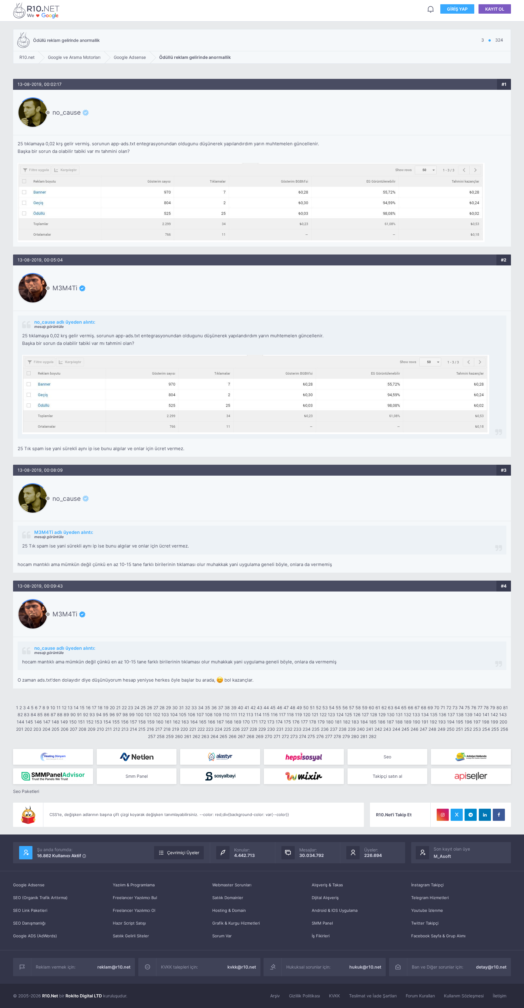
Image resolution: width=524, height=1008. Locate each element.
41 (246, 707)
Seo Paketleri (26, 791)
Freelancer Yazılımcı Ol (134, 910)
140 (477, 714)
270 (268, 736)
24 (136, 707)
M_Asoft (442, 856)
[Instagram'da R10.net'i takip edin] (443, 815)
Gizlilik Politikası (304, 995)
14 (76, 707)
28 (162, 707)
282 (372, 736)
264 (214, 736)
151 (81, 721)
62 (384, 707)
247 (423, 729)
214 (133, 729)
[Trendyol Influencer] (304, 776)
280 (355, 736)
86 (46, 714)
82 (20, 714)
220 (184, 729)
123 (331, 714)
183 (355, 721)
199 (494, 721)
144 (20, 721)
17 (94, 707)
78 (486, 707)
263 (205, 736)
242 (378, 729)
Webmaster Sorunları (231, 884)
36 (214, 707)
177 (304, 721)
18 (100, 707)
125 (348, 714)
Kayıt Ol (494, 9)
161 (168, 721)
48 (292, 707)
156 (125, 721)
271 (277, 736)
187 (390, 721)
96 (112, 714)
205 (55, 729)
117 (282, 714)
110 (226, 714)
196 (468, 721)
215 (142, 729)
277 (328, 736)
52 (318, 707)
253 (477, 729)
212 (116, 729)
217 (158, 729)
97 (118, 714)
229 (262, 729)
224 (218, 729)
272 (285, 736)
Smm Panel (137, 776)
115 (266, 714)
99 (132, 714)
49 (299, 707)
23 (130, 707)
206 (65, 729)
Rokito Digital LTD (84, 995)
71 (443, 707)
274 (302, 736)
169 (237, 721)
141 (485, 714)
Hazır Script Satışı (129, 923)
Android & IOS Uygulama (335, 910)
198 (485, 721)
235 (316, 729)
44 (266, 707)
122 (323, 714)
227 (244, 729)
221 (192, 729)
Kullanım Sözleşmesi (464, 995)
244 (396, 729)
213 (125, 729)
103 (165, 714)
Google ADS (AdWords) (35, 935)
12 (64, 707)
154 (107, 721)
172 (262, 721)
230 (271, 729)
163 (185, 721)
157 (133, 721)
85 (40, 714)
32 (187, 707)
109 (217, 714)
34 (200, 707)
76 (473, 707)
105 (182, 714)
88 (59, 714)
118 (290, 714)
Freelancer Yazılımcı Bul (135, 897)
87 (53, 714)
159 (151, 721)
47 (286, 707)
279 (346, 736)
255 (495, 729)
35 (207, 707)
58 (358, 707)
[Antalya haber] (471, 757)
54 (331, 707)
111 (234, 714)
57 (351, 707)
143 (503, 714)
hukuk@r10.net (365, 966)
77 (480, 707)
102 (156, 714)
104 (174, 714)
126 (357, 714)
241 (369, 729)
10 (52, 707)
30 (175, 707)
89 (66, 714)
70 (436, 707)
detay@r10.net (491, 966)
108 (209, 714)
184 (364, 721)
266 (233, 736)
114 (257, 714)
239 (352, 729)
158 (142, 721)
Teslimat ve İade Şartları (373, 995)
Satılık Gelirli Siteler (131, 935)
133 (416, 714)
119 (298, 714)
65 (404, 707)
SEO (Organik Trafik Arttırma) (40, 897)
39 (234, 707)
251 (459, 729)
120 (307, 714)
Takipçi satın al (387, 776)
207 (73, 729)
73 (455, 707)
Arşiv (275, 995)
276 (320, 736)
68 (423, 707)
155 (116, 721)
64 (397, 707)
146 (38, 721)
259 (170, 736)
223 (209, 729)
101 (148, 714)
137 (451, 714)
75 (467, 707)
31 (181, 707)
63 (390, 707)
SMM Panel (322, 923)
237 (334, 729)
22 (124, 707)
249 (441, 729)
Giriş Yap (457, 9)
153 (98, 721)
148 (55, 721)
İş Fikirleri (321, 935)
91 (79, 714)
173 (270, 721)
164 (194, 721)
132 (407, 714)
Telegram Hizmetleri (430, 897)
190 (416, 721)
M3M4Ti (64, 288)
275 (311, 736)
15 (82, 707)
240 (361, 729)
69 (430, 707)
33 (194, 707)
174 (279, 721)
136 (442, 714)
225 (227, 729)
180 (330, 721)
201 (19, 729)
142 (494, 714)
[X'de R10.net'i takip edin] (457, 815)
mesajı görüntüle (49, 326)
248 (432, 729)
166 (211, 721)
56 (345, 707)
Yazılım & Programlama (134, 884)
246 (414, 729)
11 (58, 707)
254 (486, 729)
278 (337, 736)
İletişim (499, 995)
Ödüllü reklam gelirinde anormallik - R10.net (37, 10)
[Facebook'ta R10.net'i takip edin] (499, 815)
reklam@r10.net (113, 966)
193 (442, 721)
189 (407, 721)
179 (321, 721)
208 (82, 729)
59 (365, 707)
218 (167, 729)
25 (143, 707)
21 (118, 707)
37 (220, 707)
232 (288, 729)
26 (149, 707)
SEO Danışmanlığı (29, 923)
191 (425, 721)
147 (46, 721)
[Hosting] (53, 757)
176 (296, 721)
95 (105, 714)
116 (274, 714)
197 (477, 721)
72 (448, 707)
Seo (387, 756)
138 (460, 714)
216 (150, 729)
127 (365, 714)
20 (112, 707)
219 (175, 729)
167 (220, 721)
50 (306, 707)
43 (259, 707)
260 (179, 736)
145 (29, 721)
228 (253, 729)
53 (325, 707)
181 (338, 721)
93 (92, 714)
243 (387, 729)
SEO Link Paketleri (30, 910)
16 (88, 707)
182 (346, 721)
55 (338, 707)
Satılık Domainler (227, 897)
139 (468, 714)
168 (229, 721)
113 (249, 714)
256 (504, 729)
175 (287, 721)
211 (108, 729)
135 (434, 714)
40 (240, 707)
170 (246, 721)
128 (373, 714)
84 (33, 714)
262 (196, 736)
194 (451, 721)
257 (152, 736)
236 (325, 729)
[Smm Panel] (304, 757)
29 (168, 707)
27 (155, 707)
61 (377, 707)
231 (280, 729)
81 (505, 707)
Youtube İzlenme (427, 910)
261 (187, 736)
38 (227, 707)
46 (279, 707)
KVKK (334, 995)
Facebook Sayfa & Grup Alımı (438, 935)
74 (461, 707)
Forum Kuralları (420, 995)
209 (92, 729)
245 (405, 729)
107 (200, 714)
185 (373, 721)
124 (340, 714)
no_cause (66, 112)
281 (364, 736)
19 (106, 707)
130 (391, 714)
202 (28, 729)
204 (46, 729)
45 (273, 707)
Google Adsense (29, 884)
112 (241, 714)
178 (312, 721)
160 (159, 721)
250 (451, 729)
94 (99, 714)
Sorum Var (222, 935)
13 (70, 707)
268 (250, 736)
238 (343, 729)
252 (468, 729)
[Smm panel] (53, 776)
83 (26, 714)
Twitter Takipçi (424, 923)
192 (433, 721)
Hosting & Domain (229, 910)
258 (161, 736)
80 (499, 707)
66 (410, 707)
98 (125, 714)
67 (417, 707)
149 (64, 721)
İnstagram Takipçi (427, 884)
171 (254, 721)
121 (315, 714)
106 (191, 714)
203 (37, 729)
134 (425, 714)
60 (371, 707)
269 (260, 736)
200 (503, 721)
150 (73, 721)
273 (294, 736)
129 (382, 714)
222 (201, 729)
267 (241, 736)
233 (297, 729)
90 (73, 714)
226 (236, 729)
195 (459, 721)
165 (203, 721)
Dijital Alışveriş (325, 897)
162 (176, 721)
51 (312, 707)
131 (399, 714)
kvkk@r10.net (241, 966)
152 (89, 721)
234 (307, 729)
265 (223, 736)
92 (85, 714)
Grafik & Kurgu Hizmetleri (236, 923)
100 (139, 714)
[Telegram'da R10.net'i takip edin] (471, 815)
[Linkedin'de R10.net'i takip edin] (485, 815)
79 (492, 707)
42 (253, 707)
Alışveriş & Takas (327, 884)
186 (381, 721)
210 (100, 729)
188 (399, 721)
